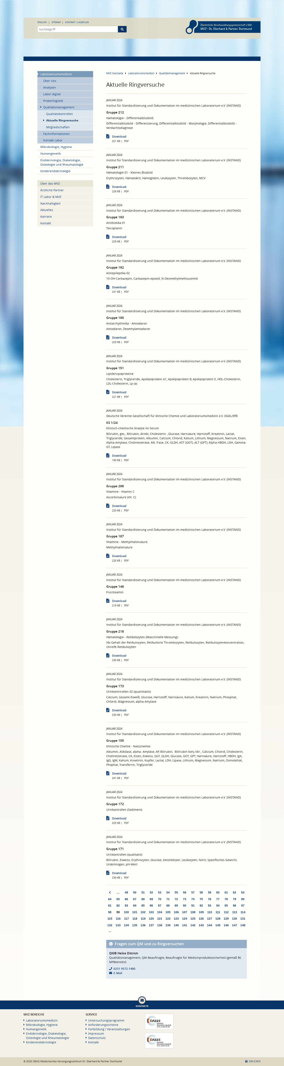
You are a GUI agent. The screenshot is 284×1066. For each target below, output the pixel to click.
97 (242, 905)
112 (226, 912)
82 (118, 905)
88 (168, 905)
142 (192, 925)
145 (217, 925)
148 (242, 925)
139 (167, 925)
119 (143, 918)
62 (234, 892)
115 (109, 918)
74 (193, 899)
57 (193, 892)
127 (209, 918)
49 (126, 892)
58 (201, 892)
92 (201, 905)
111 (218, 912)
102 (143, 912)
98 (109, 912)
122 (167, 918)
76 (209, 899)
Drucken (255, 1061)
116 (118, 918)
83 (126, 905)
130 (234, 918)
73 (184, 899)
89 (176, 905)
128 (217, 918)
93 (209, 905)
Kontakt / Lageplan (77, 22)
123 (176, 918)
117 (126, 918)
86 (151, 905)
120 (151, 918)
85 (143, 905)
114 (243, 912)
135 (134, 925)
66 (126, 899)
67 (134, 899)
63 (242, 892)
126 (201, 918)
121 (159, 918)
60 (218, 892)
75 (201, 899)
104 (159, 912)
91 (193, 905)
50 (134, 892)
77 (218, 899)
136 (143, 925)
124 (184, 918)
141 (184, 925)
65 (118, 899)
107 (184, 912)
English (42, 22)
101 (134, 912)
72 (176, 899)
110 (209, 912)
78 (226, 899)
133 (118, 925)
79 (234, 899)
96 (234, 905)
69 (151, 899)
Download (119, 136)
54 (168, 892)
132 (109, 925)
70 (159, 899)
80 (242, 899)
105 (167, 912)
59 (209, 892)
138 (159, 925)
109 (201, 912)
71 (168, 899)
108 (192, 912)
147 (234, 925)
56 (184, 892)
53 (159, 892)
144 (209, 925)
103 (151, 912)
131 (242, 918)
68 (143, 899)
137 (151, 925)
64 (109, 899)
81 (109, 905)
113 (234, 912)
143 (201, 925)
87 (159, 905)
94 (218, 905)
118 (134, 918)
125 (192, 918)
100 (126, 912)
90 (184, 905)
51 (143, 892)
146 (226, 925)
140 (176, 925)
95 (226, 905)
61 (226, 892)
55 (176, 892)
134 (126, 925)
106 (176, 912)
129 (226, 918)
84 (134, 905)
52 (151, 892)
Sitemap (56, 22)
